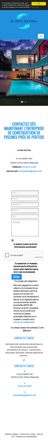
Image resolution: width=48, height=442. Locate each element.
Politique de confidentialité (24, 322)
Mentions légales (11, 434)
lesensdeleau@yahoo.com (30, 171)
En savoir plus (34, 7)
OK (39, 4)
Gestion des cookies (28, 434)
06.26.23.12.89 (29, 167)
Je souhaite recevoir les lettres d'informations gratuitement (25, 245)
